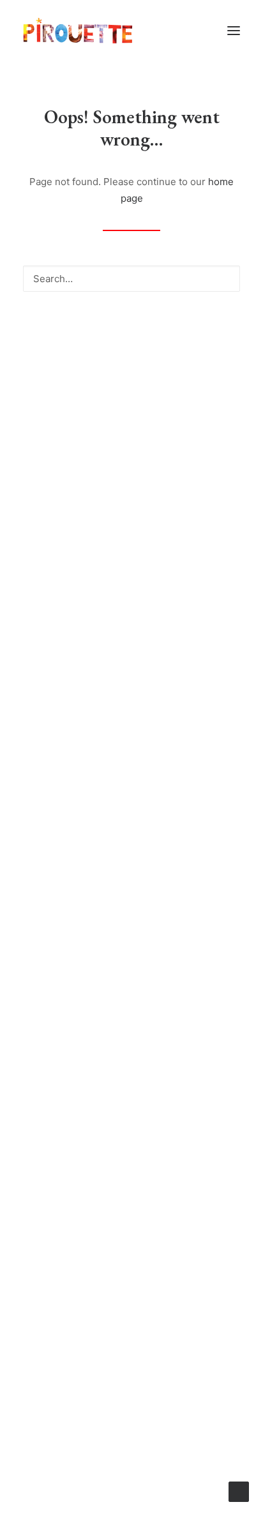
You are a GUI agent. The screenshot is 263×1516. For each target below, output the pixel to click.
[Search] (131, 279)
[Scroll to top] (239, 1491)
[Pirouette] (78, 30)
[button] (233, 30)
